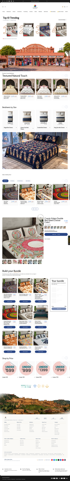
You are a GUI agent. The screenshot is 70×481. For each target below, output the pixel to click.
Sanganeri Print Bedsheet (57, 453)
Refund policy (23, 479)
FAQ (55, 427)
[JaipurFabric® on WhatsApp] (13, 1)
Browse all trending (62, 19)
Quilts (5, 443)
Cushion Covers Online (44, 453)
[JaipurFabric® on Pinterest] (11, 1)
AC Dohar (27, 453)
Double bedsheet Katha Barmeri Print (23, 347)
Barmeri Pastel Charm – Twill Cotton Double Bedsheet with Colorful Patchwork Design (39, 296)
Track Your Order (57, 434)
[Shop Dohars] (19, 60)
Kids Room (52, 443)
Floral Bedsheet (23, 454)
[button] (69, 240)
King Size (30, 428)
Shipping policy (13, 479)
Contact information (18, 479)
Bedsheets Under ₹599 (7, 453)
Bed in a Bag (21, 440)
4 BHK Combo (22, 445)
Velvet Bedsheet (41, 454)
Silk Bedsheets (28, 454)
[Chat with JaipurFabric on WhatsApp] (56, 460)
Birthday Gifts (6, 430)
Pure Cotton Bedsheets (15, 453)
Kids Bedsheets (53, 440)
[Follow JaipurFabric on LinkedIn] (60, 460)
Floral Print (37, 445)
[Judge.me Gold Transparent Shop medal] (39, 386)
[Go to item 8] (40, 262)
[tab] (5, 181)
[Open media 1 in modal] (23, 238)
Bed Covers (43, 428)
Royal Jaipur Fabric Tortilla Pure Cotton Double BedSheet (23, 322)
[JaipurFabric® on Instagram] (7, 1)
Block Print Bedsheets (22, 453)
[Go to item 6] (30, 262)
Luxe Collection (19, 430)
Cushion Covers (44, 424)
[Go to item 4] (20, 262)
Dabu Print (37, 443)
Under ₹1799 (18, 428)
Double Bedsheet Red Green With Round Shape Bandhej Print (57, 203)
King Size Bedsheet (11, 454)
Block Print (37, 440)
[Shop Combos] (60, 60)
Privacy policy (9, 479)
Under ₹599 (18, 424)
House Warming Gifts (7, 424)
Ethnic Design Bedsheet (34, 454)
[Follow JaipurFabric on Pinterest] (63, 460)
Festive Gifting (6, 425)
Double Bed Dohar (6, 442)
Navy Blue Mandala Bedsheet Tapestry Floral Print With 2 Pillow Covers (7, 204)
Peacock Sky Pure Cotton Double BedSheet (39, 348)
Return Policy (56, 430)
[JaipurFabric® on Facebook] (2, 1)
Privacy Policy (56, 431)
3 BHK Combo (22, 443)
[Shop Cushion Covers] (51, 60)
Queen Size (30, 427)
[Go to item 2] (9, 262)
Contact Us (56, 425)
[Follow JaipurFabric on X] (58, 460)
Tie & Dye (37, 446)
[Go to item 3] (15, 262)
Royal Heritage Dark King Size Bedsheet (8, 347)
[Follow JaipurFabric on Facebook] (54, 460)
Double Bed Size (31, 425)
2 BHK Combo (22, 442)
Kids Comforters (53, 442)
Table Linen (43, 430)
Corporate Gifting (6, 428)
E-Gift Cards (6, 427)
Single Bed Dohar (6, 440)
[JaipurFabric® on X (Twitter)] (4, 1)
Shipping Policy (57, 428)
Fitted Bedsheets (31, 431)
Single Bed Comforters (54, 445)
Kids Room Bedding (52, 454)
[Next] (47, 1)
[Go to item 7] (35, 262)
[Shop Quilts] (43, 60)
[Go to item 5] (25, 262)
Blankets (5, 445)
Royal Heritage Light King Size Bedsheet (24, 202)
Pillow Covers (44, 427)
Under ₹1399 (18, 427)
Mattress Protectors (44, 431)
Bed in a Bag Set (46, 454)
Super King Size (31, 430)
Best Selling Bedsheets (59, 454)
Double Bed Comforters (54, 446)
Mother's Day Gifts (6, 431)
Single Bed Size (31, 424)
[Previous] (23, 1)
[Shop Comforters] (28, 60)
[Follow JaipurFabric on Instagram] (52, 460)
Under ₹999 (18, 425)
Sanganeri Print (38, 442)
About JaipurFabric (57, 424)
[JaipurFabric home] (5, 417)
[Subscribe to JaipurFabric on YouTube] (65, 460)
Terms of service (4, 479)
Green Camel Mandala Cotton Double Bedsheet (38, 322)
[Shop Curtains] (36, 60)
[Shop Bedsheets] (11, 60)
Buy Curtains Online (50, 453)
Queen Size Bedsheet (17, 454)
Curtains (43, 425)
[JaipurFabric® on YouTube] (9, 1)
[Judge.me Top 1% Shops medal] (47, 386)
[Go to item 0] (4, 262)
